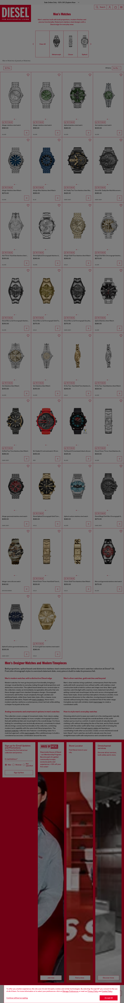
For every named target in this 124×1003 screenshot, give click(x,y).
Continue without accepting (17, 998)
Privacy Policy (93, 991)
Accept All (109, 998)
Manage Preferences (70, 991)
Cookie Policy (107, 991)
